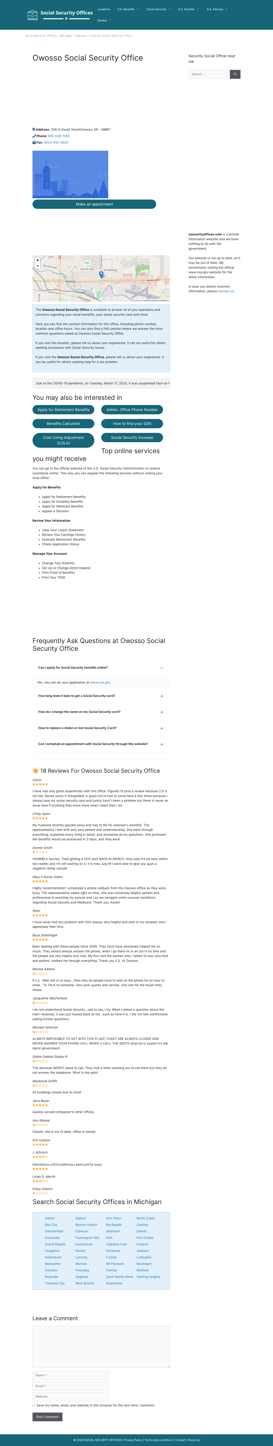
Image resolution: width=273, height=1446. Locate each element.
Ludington (144, 1257)
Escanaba (52, 1238)
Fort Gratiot (145, 1238)
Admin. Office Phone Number (132, 409)
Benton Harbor (86, 1225)
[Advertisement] (101, 95)
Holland (142, 1244)
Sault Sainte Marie (119, 1277)
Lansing (81, 1257)
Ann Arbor (113, 1218)
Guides (102, 20)
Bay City (51, 1225)
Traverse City (55, 1283)
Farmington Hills (87, 1238)
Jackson (142, 1251)
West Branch (84, 1283)
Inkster (80, 1251)
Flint (109, 1238)
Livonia (111, 1257)
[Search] (235, 74)
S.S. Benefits (126, 9)
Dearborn (113, 1231)
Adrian (50, 1218)
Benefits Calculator (63, 423)
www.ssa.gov (100, 682)
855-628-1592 (59, 136)
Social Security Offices (41, 35)
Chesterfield (54, 1231)
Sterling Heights (148, 1277)
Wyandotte (114, 1283)
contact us (226, 291)
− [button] (37, 265)
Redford (142, 1270)
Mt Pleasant (115, 1264)
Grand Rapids (55, 1244)
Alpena (80, 1218)
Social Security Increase (132, 437)
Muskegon (144, 1264)
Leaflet (137, 300)
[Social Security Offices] (60, 15)
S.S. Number (186, 9)
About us (194, 1440)
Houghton (52, 1251)
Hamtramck (84, 1244)
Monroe (81, 1264)
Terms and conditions (158, 1440)
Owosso (81, 35)
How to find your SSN (132, 423)
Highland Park (116, 1244)
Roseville (51, 1277)
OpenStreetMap (150, 300)
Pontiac (111, 1270)
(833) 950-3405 (56, 142)
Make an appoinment (94, 204)
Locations (104, 9)
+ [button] (37, 260)
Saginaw (81, 1277)
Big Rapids (114, 1225)
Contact (180, 1440)
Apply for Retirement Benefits (64, 409)
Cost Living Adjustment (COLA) (63, 440)
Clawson (81, 1231)
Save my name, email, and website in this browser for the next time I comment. (96, 1405)
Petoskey (82, 1270)
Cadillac (142, 1225)
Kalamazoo (53, 1257)
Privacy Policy (133, 1440)
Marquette (52, 1264)
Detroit (141, 1231)
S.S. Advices (215, 9)
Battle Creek (145, 1218)
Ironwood (113, 1251)
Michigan (66, 35)
